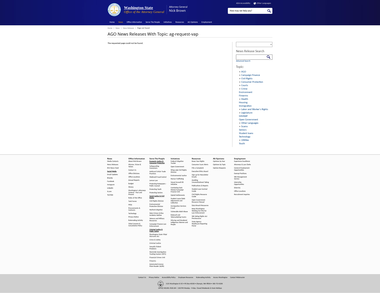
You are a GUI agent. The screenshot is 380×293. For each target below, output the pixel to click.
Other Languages (264, 3)
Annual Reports (134, 180)
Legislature (246, 113)
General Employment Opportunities (242, 169)
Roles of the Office (135, 198)
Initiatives (168, 22)
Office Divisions (134, 173)
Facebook (110, 181)
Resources (179, 22)
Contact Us (132, 170)
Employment (206, 22)
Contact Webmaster (237, 277)
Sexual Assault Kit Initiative (177, 183)
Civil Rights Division (156, 201)
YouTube (110, 195)
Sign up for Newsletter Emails (200, 176)
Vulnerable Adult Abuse (179, 212)
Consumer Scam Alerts (200, 165)
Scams (244, 126)
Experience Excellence (242, 161)
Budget (131, 184)
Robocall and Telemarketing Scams (178, 216)
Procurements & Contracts (134, 209)
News (120, 22)
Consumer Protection (252, 82)
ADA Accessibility (243, 3)
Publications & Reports (200, 186)
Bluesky (110, 178)
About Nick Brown (134, 161)
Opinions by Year (219, 161)
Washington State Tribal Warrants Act (158, 236)
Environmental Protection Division (156, 205)
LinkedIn (110, 188)
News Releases (128, 28)
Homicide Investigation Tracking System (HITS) (157, 253)
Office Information (134, 22)
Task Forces (132, 201)
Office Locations (134, 177)
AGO (243, 71)
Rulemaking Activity (135, 220)
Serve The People (153, 22)
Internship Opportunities (239, 183)
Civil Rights (246, 78)
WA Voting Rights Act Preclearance (199, 217)
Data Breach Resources (200, 205)
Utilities (245, 140)
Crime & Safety (154, 240)
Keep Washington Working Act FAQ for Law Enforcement (199, 211)
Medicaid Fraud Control (157, 177)
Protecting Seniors (156, 193)
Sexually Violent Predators (155, 248)
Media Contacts (112, 161)
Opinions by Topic (219, 165)
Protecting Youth (155, 189)
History (130, 187)
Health (244, 99)
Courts (244, 85)
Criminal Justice (155, 243)
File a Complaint (198, 168)
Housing (243, 102)
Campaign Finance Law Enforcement (157, 225)
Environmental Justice (179, 176)
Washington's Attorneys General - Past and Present (137, 193)
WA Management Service (240, 178)
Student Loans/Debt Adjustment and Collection (178, 201)
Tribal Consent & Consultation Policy (135, 225)
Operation (239, 71)
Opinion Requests (219, 168)
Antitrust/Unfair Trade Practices (157, 173)
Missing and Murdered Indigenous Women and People (179, 222)
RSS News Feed (113, 168)
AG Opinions (193, 22)
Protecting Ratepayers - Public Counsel (158, 185)
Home (112, 22)
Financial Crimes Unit (157, 257)
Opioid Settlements (178, 195)
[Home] (114, 9)
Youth (242, 143)
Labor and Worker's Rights (254, 109)
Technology (244, 136)
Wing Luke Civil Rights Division (179, 171)
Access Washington (220, 277)
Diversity (237, 188)
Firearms (243, 95)
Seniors (243, 130)
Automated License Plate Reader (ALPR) (156, 265)
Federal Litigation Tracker (177, 162)
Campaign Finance (250, 75)
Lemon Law (153, 180)
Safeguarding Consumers (154, 167)
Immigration (245, 106)
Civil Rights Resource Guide (199, 196)
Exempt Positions (240, 173)
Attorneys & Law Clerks (242, 165)
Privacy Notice (133, 217)
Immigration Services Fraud (178, 207)
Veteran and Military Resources (156, 220)
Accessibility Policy (168, 277)
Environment (245, 92)
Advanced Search (243, 61)
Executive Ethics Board (200, 171)
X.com (109, 191)
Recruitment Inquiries (242, 194)
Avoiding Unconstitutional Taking (200, 181)
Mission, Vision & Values (134, 166)
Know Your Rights (198, 161)
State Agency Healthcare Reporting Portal (199, 224)
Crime (244, 89)
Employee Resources (185, 277)
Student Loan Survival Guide (199, 190)
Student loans (246, 133)
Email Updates (112, 175)
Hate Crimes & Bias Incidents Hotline (156, 214)
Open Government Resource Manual (198, 201)
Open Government (248, 119)
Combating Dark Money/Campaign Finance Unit (177, 190)
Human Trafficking (177, 179)
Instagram (111, 185)
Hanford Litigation (156, 210)
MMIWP (243, 116)
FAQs (130, 205)
